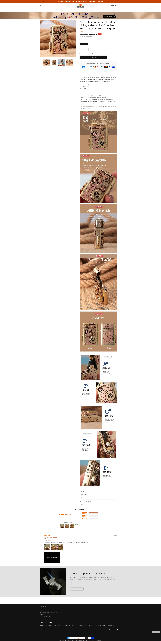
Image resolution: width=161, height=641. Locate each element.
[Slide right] (75, 62)
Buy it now (93, 57)
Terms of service (98, 640)
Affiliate (41, 610)
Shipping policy (71, 640)
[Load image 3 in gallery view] (61, 62)
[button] (41, 5)
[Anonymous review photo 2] (54, 547)
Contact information (78, 640)
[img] (47, 535)
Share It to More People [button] (86, 72)
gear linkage (83, 43)
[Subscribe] (60, 629)
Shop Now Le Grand (77, 589)
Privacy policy (92, 640)
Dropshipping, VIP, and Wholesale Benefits (49, 612)
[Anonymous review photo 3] (60, 547)
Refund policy (85, 640)
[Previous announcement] (43, 1)
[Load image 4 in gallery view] (69, 62)
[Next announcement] (117, 1)
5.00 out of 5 (69, 514)
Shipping (81, 36)
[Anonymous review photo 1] (47, 547)
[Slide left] (41, 62)
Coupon (41, 614)
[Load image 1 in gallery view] (46, 62)
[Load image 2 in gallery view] (54, 62)
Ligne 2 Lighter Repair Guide (46, 616)
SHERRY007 (65, 640)
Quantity (81, 46)
